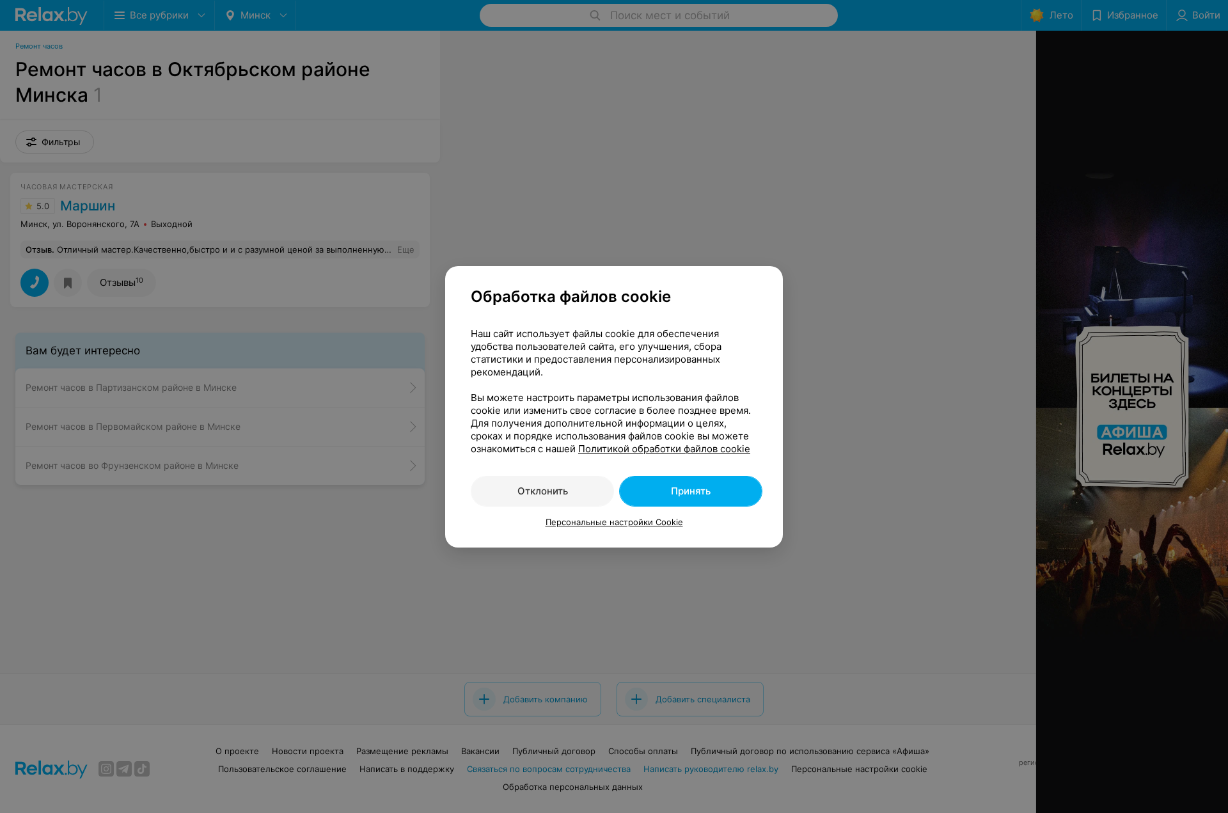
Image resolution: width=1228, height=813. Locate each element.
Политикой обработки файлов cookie (664, 449)
